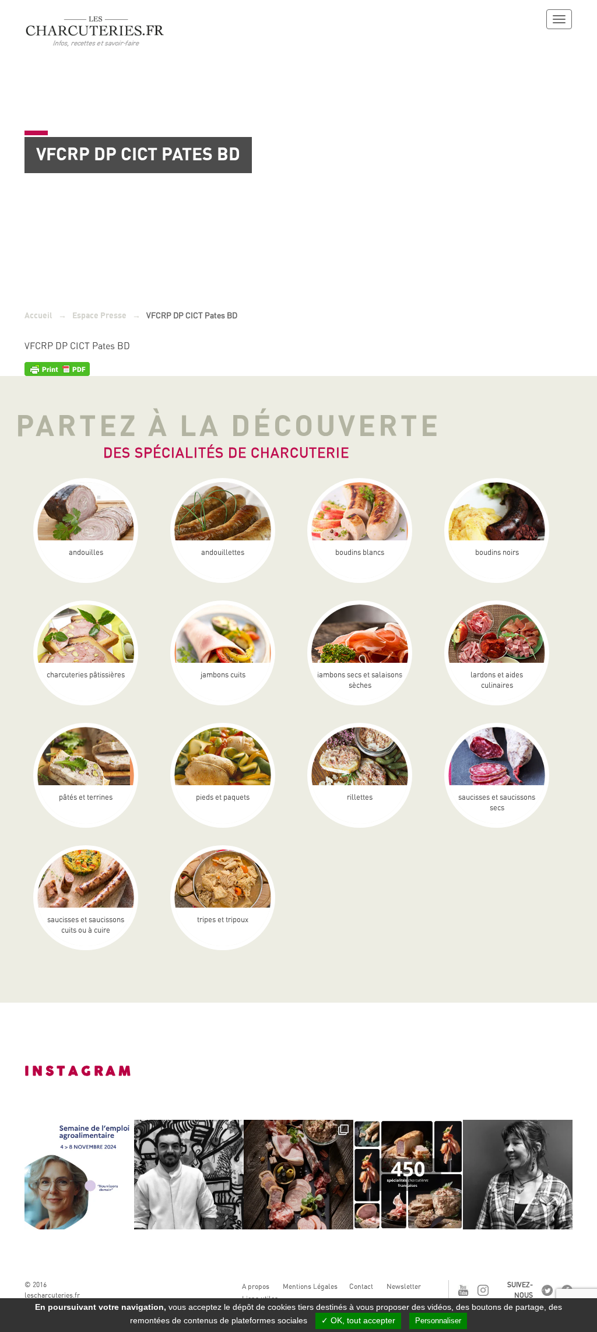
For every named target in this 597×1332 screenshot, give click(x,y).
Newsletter (404, 1286)
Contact (361, 1286)
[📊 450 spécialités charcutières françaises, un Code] (408, 1174)
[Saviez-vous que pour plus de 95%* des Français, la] (298, 1174)
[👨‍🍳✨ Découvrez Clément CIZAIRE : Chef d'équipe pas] (189, 1174)
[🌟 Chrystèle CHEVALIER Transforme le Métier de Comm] (518, 1174)
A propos (255, 1286)
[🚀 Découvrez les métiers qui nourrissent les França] (79, 1174)
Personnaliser (438, 1320)
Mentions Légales (310, 1286)
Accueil (38, 315)
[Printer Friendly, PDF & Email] (57, 368)
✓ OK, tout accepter (358, 1320)
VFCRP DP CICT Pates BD (77, 346)
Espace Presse (99, 315)
